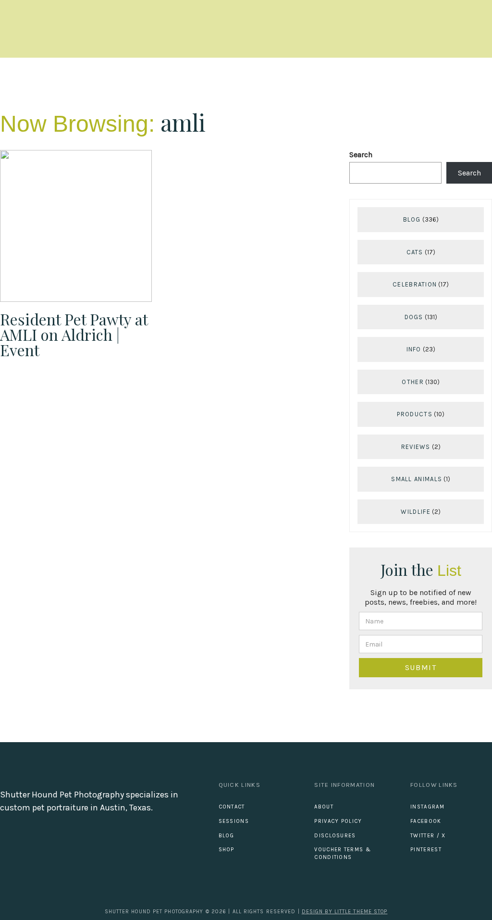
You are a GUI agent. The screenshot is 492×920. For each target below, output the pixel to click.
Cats (414, 252)
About (323, 807)
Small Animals (416, 479)
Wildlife (415, 511)
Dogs (414, 317)
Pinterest (426, 849)
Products (414, 414)
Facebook (425, 821)
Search (360, 154)
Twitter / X (427, 836)
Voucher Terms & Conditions (342, 853)
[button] (483, 29)
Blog (412, 219)
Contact (232, 807)
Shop (226, 849)
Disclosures (335, 836)
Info (413, 349)
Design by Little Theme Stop (345, 911)
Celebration (415, 284)
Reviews (415, 446)
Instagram (427, 807)
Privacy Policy (338, 821)
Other (413, 381)
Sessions (234, 821)
